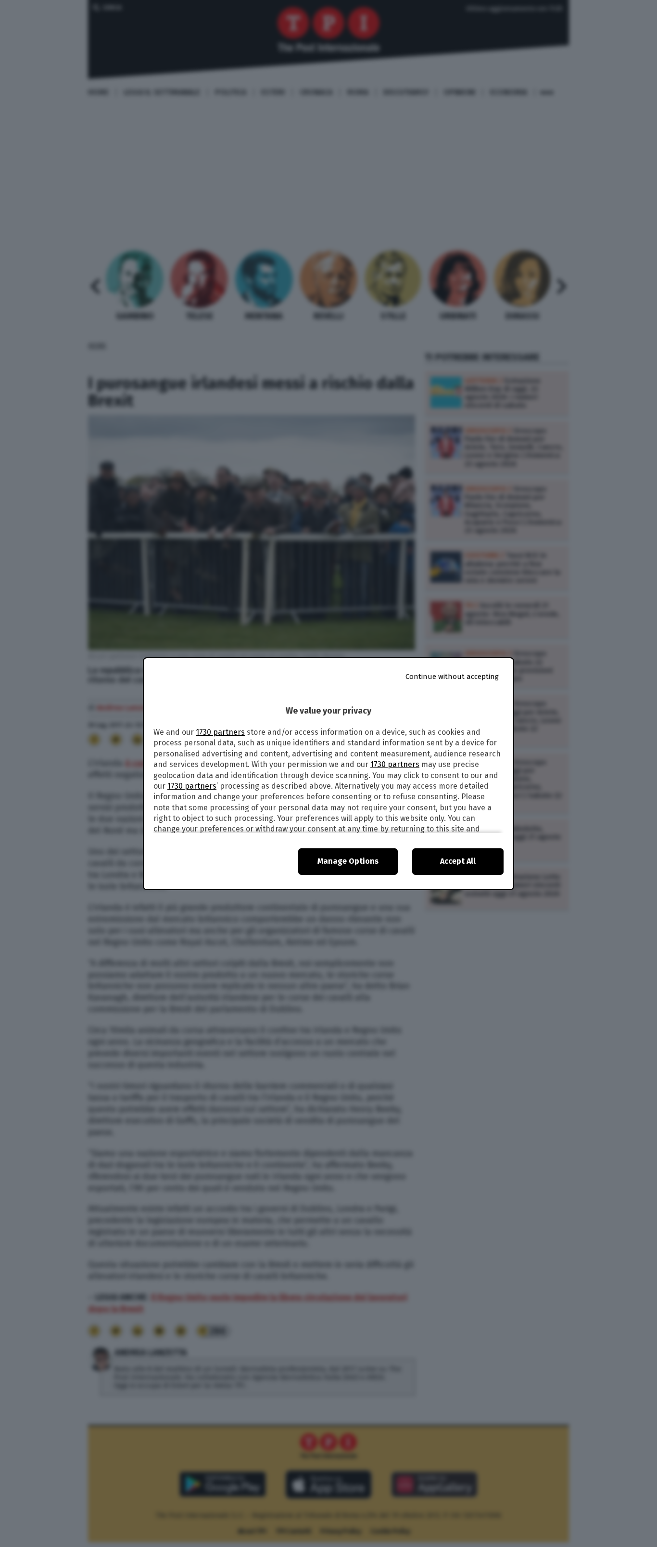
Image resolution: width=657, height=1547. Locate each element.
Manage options (348, 861)
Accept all (458, 861)
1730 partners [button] (220, 732)
